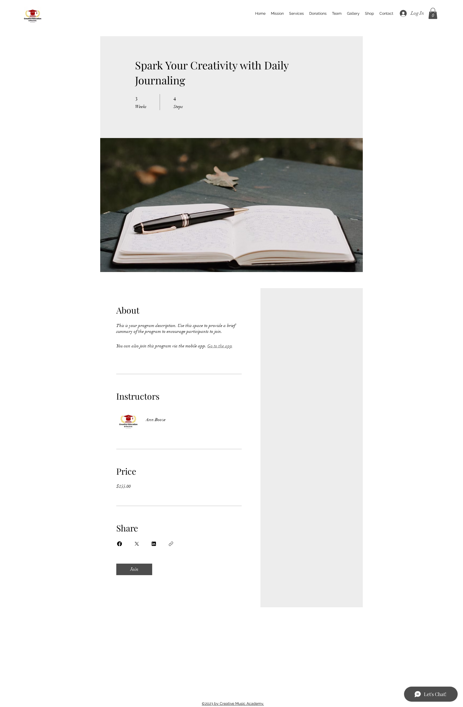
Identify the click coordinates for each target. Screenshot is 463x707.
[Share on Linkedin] (154, 544)
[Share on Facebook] (119, 544)
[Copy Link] (171, 544)
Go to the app (219, 346)
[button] (433, 13)
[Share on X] (136, 544)
